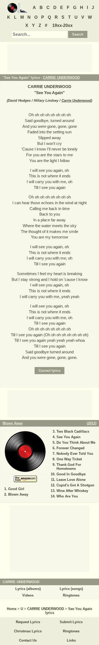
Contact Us (28, 640)
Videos (28, 595)
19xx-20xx (62, 25)
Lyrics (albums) (28, 589)
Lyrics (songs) (71, 589)
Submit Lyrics (71, 622)
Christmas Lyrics (28, 631)
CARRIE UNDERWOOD (61, 78)
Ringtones (71, 595)
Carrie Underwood (76, 100)
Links (71, 640)
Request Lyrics (28, 622)
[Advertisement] (49, 58)
